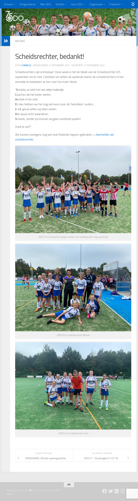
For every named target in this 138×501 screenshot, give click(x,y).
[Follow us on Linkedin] (129, 491)
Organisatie (96, 4)
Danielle (26, 65)
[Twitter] (110, 491)
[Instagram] (122, 491)
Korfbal (60, 4)
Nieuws (20, 41)
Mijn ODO (45, 4)
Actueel (8, 4)
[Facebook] (104, 491)
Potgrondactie (28, 4)
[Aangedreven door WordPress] (30, 490)
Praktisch (115, 4)
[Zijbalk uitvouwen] (6, 41)
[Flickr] (116, 491)
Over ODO (76, 4)
